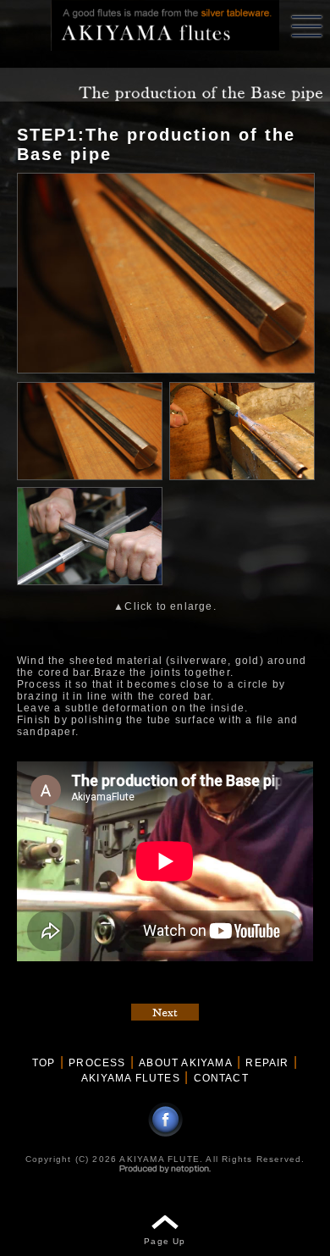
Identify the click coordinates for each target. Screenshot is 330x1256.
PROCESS (97, 1063)
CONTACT (221, 1078)
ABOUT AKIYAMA (186, 1063)
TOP (44, 1063)
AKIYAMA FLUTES (130, 1078)
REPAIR (267, 1063)
